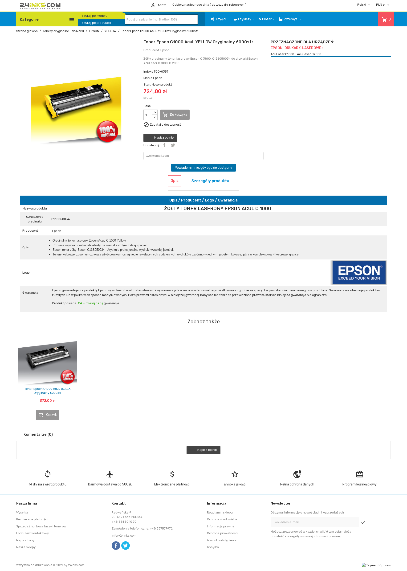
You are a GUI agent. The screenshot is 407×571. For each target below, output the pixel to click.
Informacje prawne (220, 526)
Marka (147, 78)
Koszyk (47, 415)
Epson (157, 78)
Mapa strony (25, 540)
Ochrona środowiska (222, 519)
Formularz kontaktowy (32, 533)
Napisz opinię (164, 138)
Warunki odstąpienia (221, 540)
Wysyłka (22, 512)
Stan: (147, 84)
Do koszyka (175, 115)
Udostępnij (164, 145)
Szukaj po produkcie (96, 23)
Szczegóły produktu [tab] (210, 181)
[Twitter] (125, 545)
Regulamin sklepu (220, 512)
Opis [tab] (175, 180)
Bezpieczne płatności (32, 519)
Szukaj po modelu (94, 15)
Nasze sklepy (26, 547)
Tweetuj (173, 145)
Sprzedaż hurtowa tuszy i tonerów (41, 526)
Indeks (148, 71)
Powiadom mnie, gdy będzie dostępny (203, 168)
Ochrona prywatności (222, 533)
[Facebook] (116, 545)
